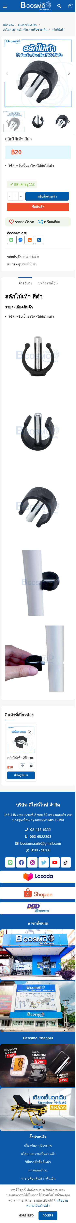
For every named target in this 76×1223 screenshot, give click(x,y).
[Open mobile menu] (5, 6)
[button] (7, 73)
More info (26, 1215)
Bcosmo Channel (38, 1038)
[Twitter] (44, 862)
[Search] (59, 6)
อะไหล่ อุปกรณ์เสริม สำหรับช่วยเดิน (25, 29)
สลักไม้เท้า (57, 29)
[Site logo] (36, 6)
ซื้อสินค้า (38, 207)
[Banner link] (38, 954)
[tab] (25, 282)
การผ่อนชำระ (38, 1170)
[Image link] (38, 876)
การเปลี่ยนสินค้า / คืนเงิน (38, 1178)
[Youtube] (55, 862)
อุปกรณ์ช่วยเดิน (27, 25)
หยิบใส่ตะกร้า (47, 196)
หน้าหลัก (8, 25)
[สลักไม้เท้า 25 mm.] (21, 740)
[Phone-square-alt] (30, 240)
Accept (48, 1215)
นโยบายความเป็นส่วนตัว (38, 1153)
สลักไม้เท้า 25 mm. (20, 757)
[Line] (11, 240)
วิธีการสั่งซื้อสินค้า (38, 1162)
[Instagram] (32, 862)
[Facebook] (21, 862)
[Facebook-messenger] (20, 240)
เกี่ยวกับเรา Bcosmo (38, 1145)
